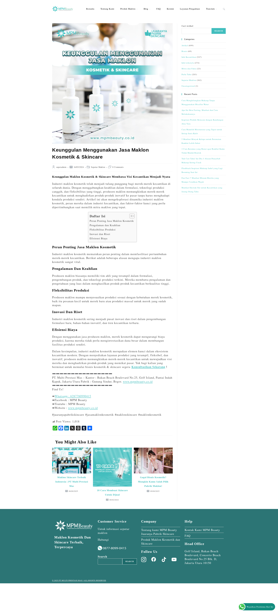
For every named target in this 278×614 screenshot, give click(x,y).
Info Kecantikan (189, 57)
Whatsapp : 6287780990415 (73, 396)
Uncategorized (188, 86)
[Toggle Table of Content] (130, 216)
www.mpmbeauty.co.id (138, 381)
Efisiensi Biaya (98, 238)
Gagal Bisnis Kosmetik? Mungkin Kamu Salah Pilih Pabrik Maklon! (153, 481)
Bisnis (184, 51)
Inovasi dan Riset (100, 234)
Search (218, 31)
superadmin (61, 167)
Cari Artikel (187, 25)
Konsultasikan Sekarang (148, 367)
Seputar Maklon (98, 167)
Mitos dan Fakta (189, 68)
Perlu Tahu (186, 74)
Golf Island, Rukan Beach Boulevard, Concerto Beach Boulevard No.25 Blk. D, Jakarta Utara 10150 (203, 557)
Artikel (185, 45)
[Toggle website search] (224, 8)
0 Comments (118, 167)
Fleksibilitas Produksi (103, 229)
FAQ (187, 536)
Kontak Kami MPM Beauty (202, 530)
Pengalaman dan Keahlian (105, 225)
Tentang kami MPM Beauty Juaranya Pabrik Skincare (159, 532)
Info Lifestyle (188, 62)
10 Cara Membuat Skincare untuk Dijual (112, 492)
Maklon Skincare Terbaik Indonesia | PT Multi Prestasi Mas (71, 481)
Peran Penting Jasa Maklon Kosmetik (112, 221)
